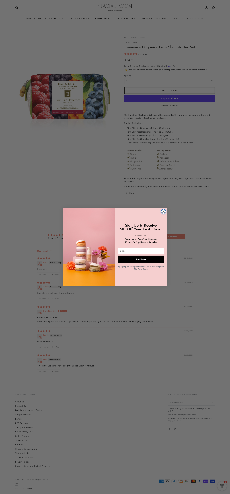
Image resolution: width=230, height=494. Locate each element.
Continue (141, 259)
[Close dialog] (163, 211)
